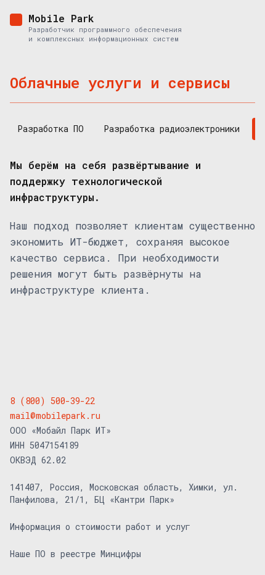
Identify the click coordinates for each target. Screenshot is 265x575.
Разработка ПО (50, 128)
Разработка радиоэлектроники (172, 128)
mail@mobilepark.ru (55, 415)
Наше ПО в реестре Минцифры (75, 554)
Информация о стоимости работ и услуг (100, 526)
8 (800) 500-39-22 (52, 401)
